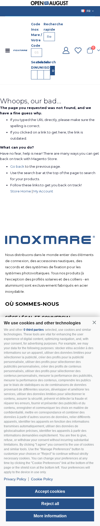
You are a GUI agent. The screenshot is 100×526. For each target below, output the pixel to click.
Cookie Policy (42, 479)
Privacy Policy (15, 479)
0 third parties (34, 330)
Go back (17, 166)
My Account (43, 191)
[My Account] (66, 50)
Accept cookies (50, 491)
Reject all (50, 503)
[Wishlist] (78, 50)
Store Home (20, 191)
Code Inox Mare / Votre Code (36, 34)
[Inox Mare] (20, 50)
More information (50, 516)
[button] (94, 322)
